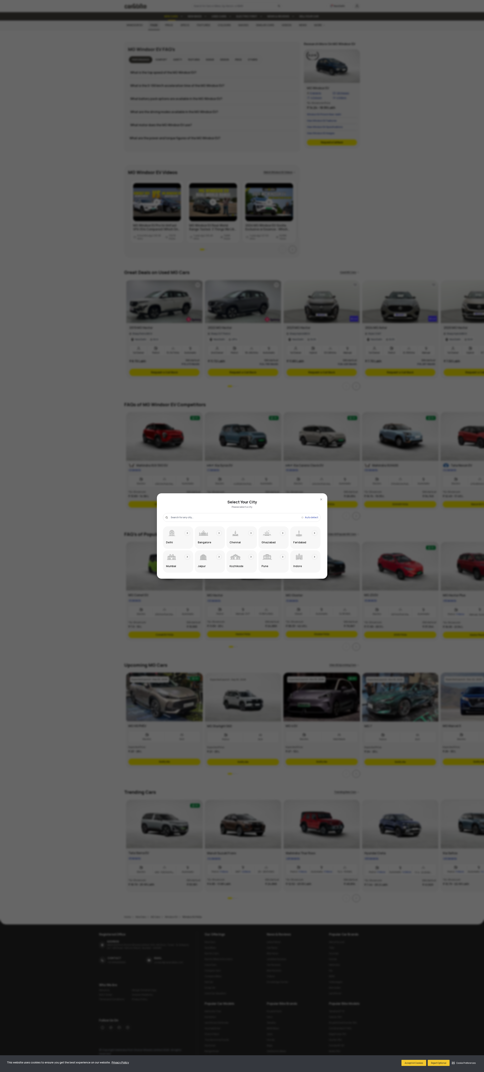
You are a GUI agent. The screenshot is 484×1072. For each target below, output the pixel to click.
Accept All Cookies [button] (414, 1063)
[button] (463, 1063)
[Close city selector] (321, 499)
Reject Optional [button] (438, 1063)
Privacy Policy (120, 1062)
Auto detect (311, 517)
